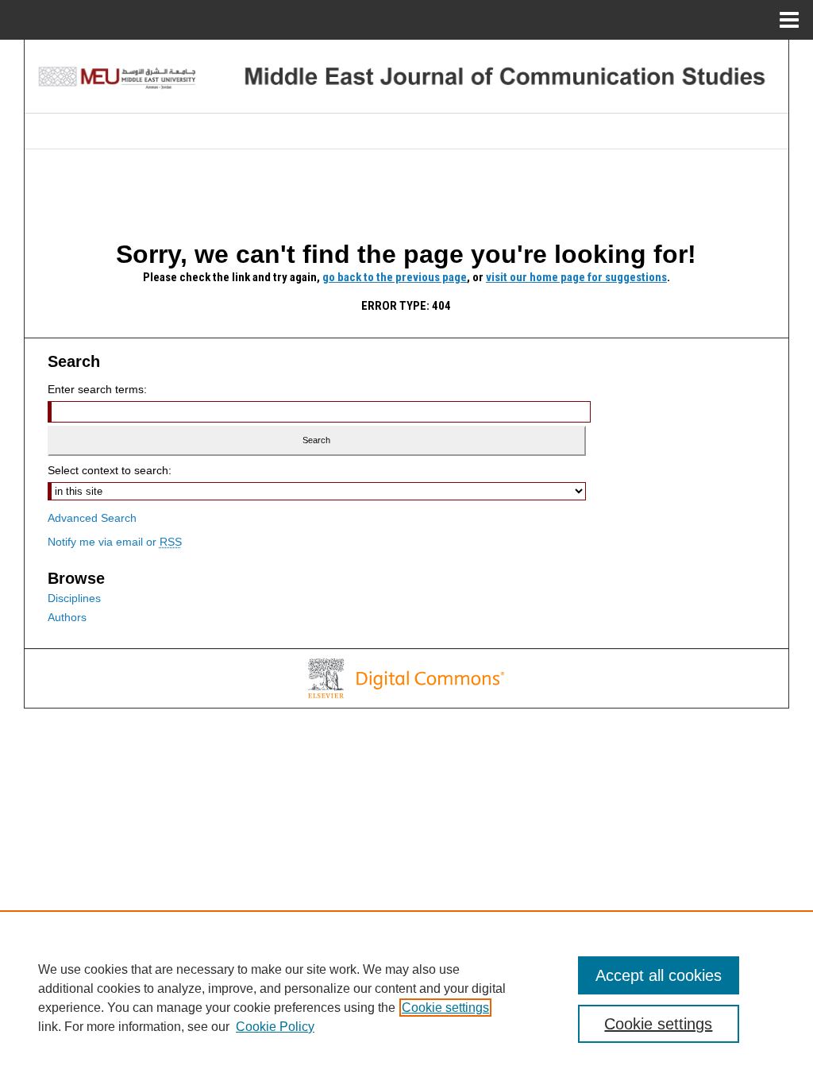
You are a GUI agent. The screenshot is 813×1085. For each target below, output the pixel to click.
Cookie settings (445, 1007)
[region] (406, 997)
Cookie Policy (275, 1026)
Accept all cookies (658, 975)
